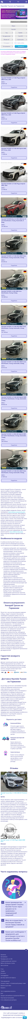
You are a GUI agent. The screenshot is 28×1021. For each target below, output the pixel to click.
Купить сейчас (20, 43)
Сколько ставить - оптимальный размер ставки (13, 983)
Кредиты (3, 987)
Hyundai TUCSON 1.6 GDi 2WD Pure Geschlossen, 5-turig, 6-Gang (11, 292)
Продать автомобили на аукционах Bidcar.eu (13, 995)
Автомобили (4, 956)
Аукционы (3, 954)
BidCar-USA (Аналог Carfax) (8, 963)
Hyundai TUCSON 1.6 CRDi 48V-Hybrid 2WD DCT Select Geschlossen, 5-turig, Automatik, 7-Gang (13, 435)
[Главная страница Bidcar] (2, 2)
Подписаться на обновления (19, 21)
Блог (2, 993)
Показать (21, 46)
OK (25, 1017)
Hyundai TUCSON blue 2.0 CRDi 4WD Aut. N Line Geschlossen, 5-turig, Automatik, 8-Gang (13, 220)
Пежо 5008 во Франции (16, 532)
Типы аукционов (5, 981)
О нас (2, 969)
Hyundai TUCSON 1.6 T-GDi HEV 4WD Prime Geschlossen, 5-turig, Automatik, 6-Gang (13, 256)
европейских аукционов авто (16, 512)
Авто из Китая (4, 965)
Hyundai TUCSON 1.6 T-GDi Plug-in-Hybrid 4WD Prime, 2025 (13, 78)
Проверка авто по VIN (6, 959)
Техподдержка (4, 975)
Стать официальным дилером (9, 1000)
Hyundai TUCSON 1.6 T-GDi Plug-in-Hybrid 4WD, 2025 (13, 184)
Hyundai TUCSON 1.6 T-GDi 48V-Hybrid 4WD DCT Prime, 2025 (13, 149)
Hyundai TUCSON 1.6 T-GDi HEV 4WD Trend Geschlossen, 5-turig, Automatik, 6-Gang (13, 327)
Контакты (3, 973)
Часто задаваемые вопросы (8, 991)
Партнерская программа (7, 998)
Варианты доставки (6, 985)
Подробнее (14, 87)
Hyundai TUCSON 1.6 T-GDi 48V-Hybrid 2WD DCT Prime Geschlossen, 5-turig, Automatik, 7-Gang (13, 398)
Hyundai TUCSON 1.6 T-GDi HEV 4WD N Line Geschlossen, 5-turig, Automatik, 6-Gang (13, 362)
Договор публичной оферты (8, 977)
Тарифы (3, 971)
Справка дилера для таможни (8, 961)
